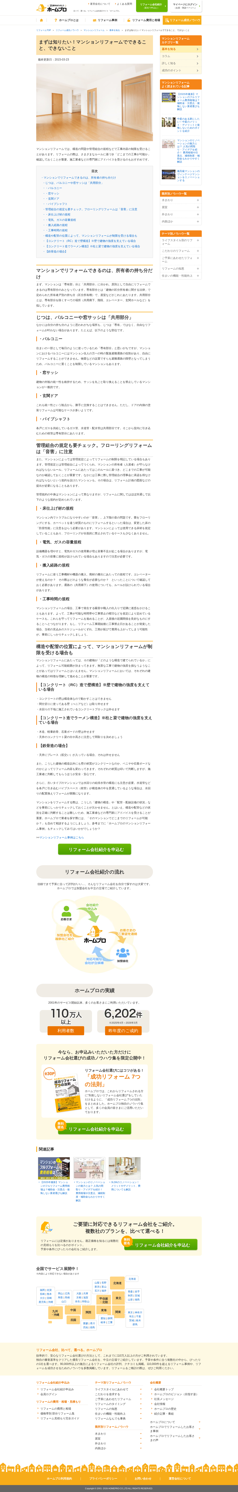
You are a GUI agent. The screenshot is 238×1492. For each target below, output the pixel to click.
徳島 (92, 1327)
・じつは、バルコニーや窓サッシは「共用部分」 (73, 182)
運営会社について (100, 3)
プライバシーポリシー (103, 1478)
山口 (64, 1301)
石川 (97, 1290)
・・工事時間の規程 (55, 230)
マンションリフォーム (94, 30)
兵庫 (85, 1293)
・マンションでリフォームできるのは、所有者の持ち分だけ (78, 177)
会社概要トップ (164, 1389)
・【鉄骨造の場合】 (55, 251)
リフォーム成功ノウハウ (185, 20)
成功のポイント (171, 70)
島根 (67, 1297)
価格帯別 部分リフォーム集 (57, 1413)
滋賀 (85, 1297)
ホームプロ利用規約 (59, 1478)
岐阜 (103, 1322)
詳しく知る (169, 63)
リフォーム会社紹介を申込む (96, 849)
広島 (67, 1293)
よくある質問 (124, 3)
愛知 (103, 1318)
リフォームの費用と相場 (55, 1408)
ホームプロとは (69, 20)
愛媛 (85, 1323)
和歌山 (85, 1301)
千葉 (138, 1316)
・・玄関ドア (51, 198)
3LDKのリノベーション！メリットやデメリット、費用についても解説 (125, 1186)
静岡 (110, 1318)
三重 (110, 1322)
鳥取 (60, 1297)
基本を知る (114, 30)
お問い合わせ (143, 1478)
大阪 (78, 1293)
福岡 (42, 1290)
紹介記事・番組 (164, 1413)
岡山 (60, 1293)
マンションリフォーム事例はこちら (61, 837)
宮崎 (49, 1298)
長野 (104, 1282)
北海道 (132, 1278)
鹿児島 (42, 1302)
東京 (130, 1312)
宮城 (137, 1295)
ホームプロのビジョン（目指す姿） (176, 1394)
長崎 (42, 1294)
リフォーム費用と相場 (146, 20)
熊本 (49, 1294)
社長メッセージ (164, 1399)
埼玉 (131, 1316)
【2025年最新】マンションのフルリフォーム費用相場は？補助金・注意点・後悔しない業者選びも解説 (55, 1188)
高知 (85, 1327)
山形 (130, 1299)
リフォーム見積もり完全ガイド (59, 1418)
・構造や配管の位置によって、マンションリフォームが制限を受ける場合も (90, 235)
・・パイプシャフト (55, 203)
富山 (104, 1286)
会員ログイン (48, 1394)
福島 (137, 1299)
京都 (78, 1297)
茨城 (131, 1320)
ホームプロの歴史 (165, 1408)
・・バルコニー (52, 188)
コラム (166, 56)
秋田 (130, 1295)
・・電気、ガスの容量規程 (59, 219)
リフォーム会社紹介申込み (57, 1389)
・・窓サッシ (51, 193)
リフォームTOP (43, 30)
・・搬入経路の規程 (55, 225)
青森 (130, 1291)
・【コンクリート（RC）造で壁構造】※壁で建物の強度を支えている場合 (89, 240)
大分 (42, 1298)
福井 (104, 1290)
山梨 (97, 1282)
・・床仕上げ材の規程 (56, 214)
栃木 (138, 1320)
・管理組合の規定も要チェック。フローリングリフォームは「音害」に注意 (90, 209)
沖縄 (50, 1302)
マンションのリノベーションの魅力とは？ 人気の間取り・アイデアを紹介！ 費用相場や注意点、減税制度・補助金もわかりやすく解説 (90, 1191)
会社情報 (159, 1403)
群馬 (135, 1324)
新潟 (97, 1286)
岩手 (137, 1291)
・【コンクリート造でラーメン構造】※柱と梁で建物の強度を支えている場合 (91, 246)
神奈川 (138, 1312)
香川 (92, 1323)
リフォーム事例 (107, 20)
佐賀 (49, 1290)
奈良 (77, 1301)
